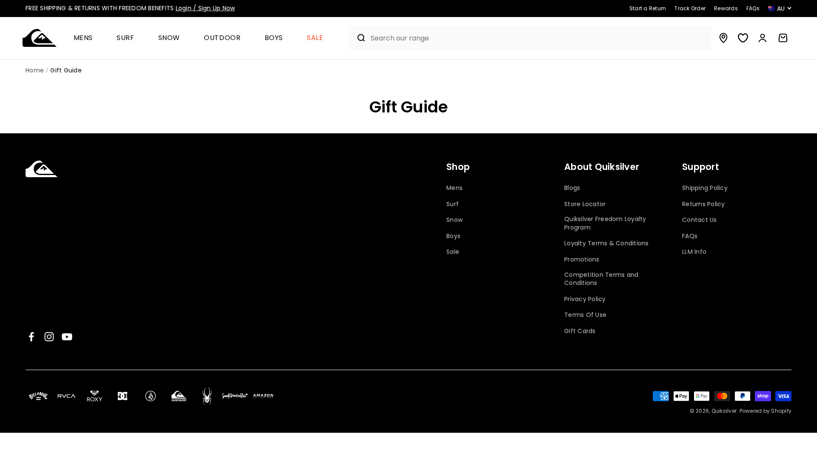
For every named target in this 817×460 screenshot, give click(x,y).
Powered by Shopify (766, 410)
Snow (169, 38)
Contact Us (699, 220)
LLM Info (694, 252)
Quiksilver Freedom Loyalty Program (605, 223)
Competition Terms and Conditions (601, 279)
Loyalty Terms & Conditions (606, 243)
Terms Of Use (585, 315)
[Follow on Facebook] (31, 336)
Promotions (582, 260)
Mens (83, 38)
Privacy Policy (585, 299)
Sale (315, 38)
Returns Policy (703, 204)
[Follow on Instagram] (49, 336)
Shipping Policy (705, 188)
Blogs (572, 188)
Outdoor (222, 38)
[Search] (358, 38)
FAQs (689, 236)
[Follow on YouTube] (67, 336)
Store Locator (585, 204)
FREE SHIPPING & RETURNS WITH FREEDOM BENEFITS (130, 8)
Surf (125, 38)
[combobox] (539, 38)
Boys (274, 38)
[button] (87, 38)
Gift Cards (580, 331)
